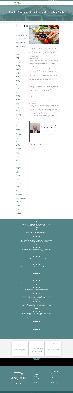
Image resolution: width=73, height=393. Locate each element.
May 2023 (17, 107)
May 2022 (17, 123)
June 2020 (17, 155)
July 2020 (17, 153)
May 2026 (17, 58)
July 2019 (17, 170)
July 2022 (17, 121)
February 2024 (18, 95)
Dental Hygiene (18, 195)
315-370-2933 (49, 0)
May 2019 (17, 172)
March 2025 (18, 77)
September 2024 (18, 85)
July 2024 (17, 88)
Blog (53, 3)
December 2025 (18, 65)
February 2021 (18, 144)
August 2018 (18, 185)
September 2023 (18, 102)
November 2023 (18, 99)
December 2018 (18, 179)
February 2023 (18, 111)
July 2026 (17, 56)
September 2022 (18, 118)
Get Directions (25, 0)
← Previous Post (32, 148)
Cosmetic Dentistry (19, 193)
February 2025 (18, 79)
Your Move (36, 344)
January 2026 (18, 64)
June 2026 (17, 57)
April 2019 (17, 174)
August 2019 (18, 168)
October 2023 (18, 100)
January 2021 (18, 145)
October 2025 (18, 68)
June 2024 (17, 89)
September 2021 (18, 134)
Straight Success (53, 344)
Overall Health (18, 206)
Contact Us (56, 3)
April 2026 (17, 60)
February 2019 (18, 176)
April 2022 (17, 125)
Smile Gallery (44, 3)
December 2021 (18, 130)
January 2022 (18, 129)
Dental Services (49, 3)
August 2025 (18, 70)
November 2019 (18, 164)
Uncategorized (18, 212)
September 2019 (18, 167)
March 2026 (18, 61)
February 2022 (18, 128)
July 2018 (17, 186)
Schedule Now (36, 354)
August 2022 (18, 119)
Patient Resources (34, 3)
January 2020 (18, 161)
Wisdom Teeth (18, 213)
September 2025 (18, 69)
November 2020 (18, 148)
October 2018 (18, 182)
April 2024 (17, 92)
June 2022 (17, 122)
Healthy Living (18, 201)
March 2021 (18, 142)
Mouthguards (18, 202)
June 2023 (17, 106)
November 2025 (18, 66)
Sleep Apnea (18, 209)
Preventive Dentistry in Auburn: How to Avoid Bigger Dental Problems (21, 40)
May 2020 (17, 156)
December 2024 (18, 81)
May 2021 (17, 140)
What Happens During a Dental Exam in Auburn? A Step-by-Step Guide (21, 46)
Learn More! (20, 354)
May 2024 (17, 91)
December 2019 (18, 163)
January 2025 (18, 80)
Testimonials (40, 3)
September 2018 (18, 183)
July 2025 (17, 72)
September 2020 (18, 151)
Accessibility (51, 392)
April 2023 (17, 108)
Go (26, 25)
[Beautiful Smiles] (17, 3)
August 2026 (18, 54)
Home (25, 3)
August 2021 (18, 136)
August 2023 (18, 103)
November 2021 (18, 132)
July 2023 (17, 104)
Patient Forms (36, 378)
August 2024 (18, 87)
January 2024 (18, 96)
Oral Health (35, 144)
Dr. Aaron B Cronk (46, 124)
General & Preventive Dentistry (42, 144)
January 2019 (18, 178)
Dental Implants (18, 197)
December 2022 (18, 114)
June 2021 (17, 138)
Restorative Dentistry (19, 208)
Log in (36, 392)
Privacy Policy (54, 392)
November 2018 (18, 181)
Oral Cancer (18, 204)
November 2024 (18, 83)
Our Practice (29, 3)
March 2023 (18, 110)
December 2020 (18, 147)
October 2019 (18, 166)
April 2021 (17, 141)
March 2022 (18, 126)
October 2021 (18, 133)
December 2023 (18, 98)
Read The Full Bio (43, 140)
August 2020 (18, 152)
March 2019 (18, 175)
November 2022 (18, 115)
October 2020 (18, 149)
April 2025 (17, 76)
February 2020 (18, 160)
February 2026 (18, 62)
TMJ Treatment (18, 210)
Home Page (36, 372)
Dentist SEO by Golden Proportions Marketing (31, 392)
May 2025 (17, 75)
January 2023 (18, 113)
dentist (38, 55)
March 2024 (18, 94)
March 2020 (18, 159)
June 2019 (17, 171)
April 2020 (17, 157)
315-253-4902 (57, 0)
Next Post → (31, 150)
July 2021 (17, 137)
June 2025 (17, 73)
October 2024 (18, 84)
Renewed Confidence (20, 344)
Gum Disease (18, 200)
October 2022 (18, 117)
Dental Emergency (19, 194)
